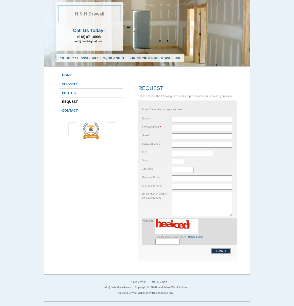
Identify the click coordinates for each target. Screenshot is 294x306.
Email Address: (151, 126)
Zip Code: (147, 168)
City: (144, 152)
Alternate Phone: (152, 185)
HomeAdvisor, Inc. (162, 293)
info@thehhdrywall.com (88, 41)
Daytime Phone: (151, 177)
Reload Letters (195, 237)
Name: (146, 118)
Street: (146, 135)
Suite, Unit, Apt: (151, 143)
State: (145, 160)
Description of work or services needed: (154, 196)
